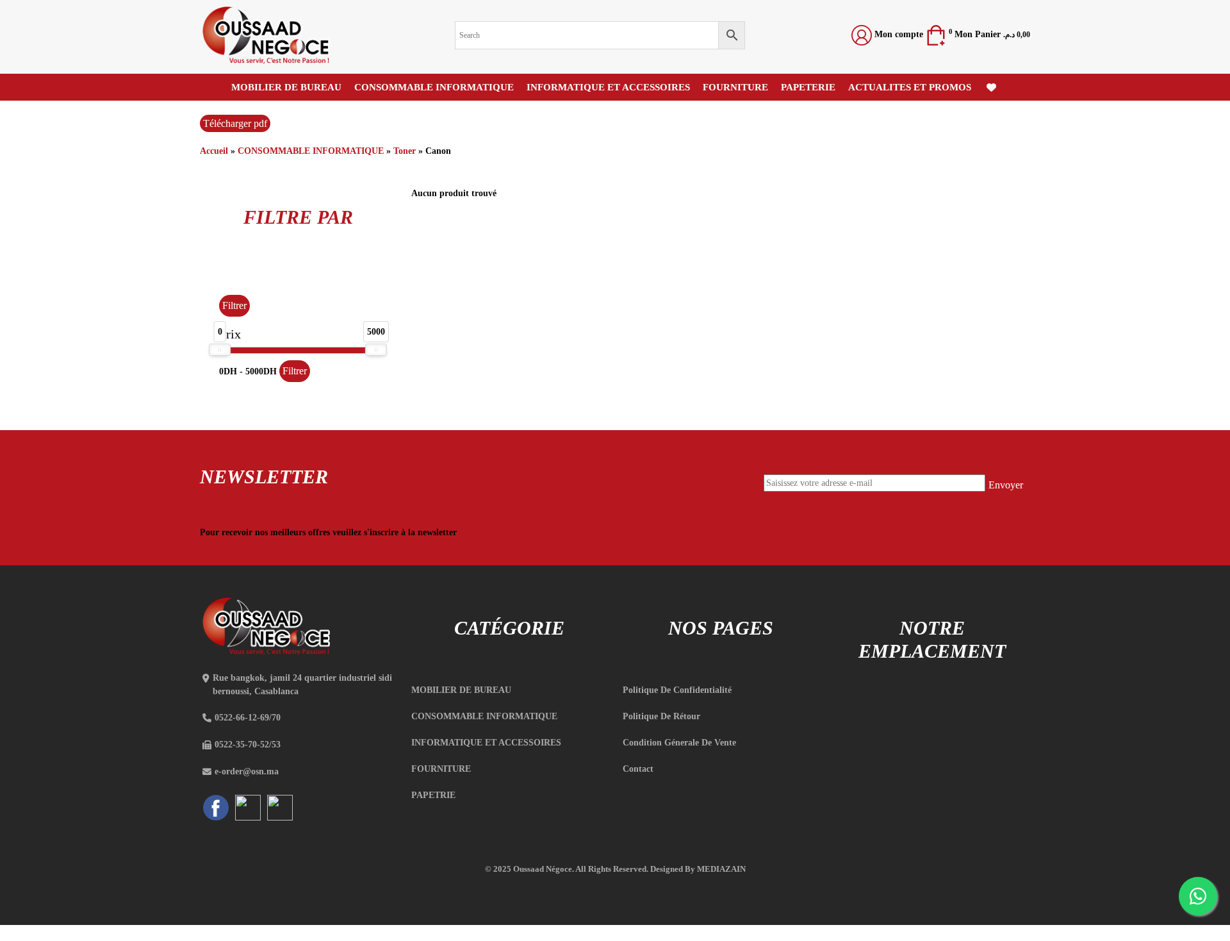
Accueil (214, 151)
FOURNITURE (735, 87)
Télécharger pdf (235, 123)
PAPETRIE (433, 795)
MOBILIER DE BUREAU (286, 87)
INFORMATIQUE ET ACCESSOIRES (608, 87)
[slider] (220, 350)
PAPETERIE (808, 87)
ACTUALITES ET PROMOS (909, 87)
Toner (404, 151)
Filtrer (234, 305)
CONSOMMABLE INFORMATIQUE (434, 87)
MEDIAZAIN (721, 869)
